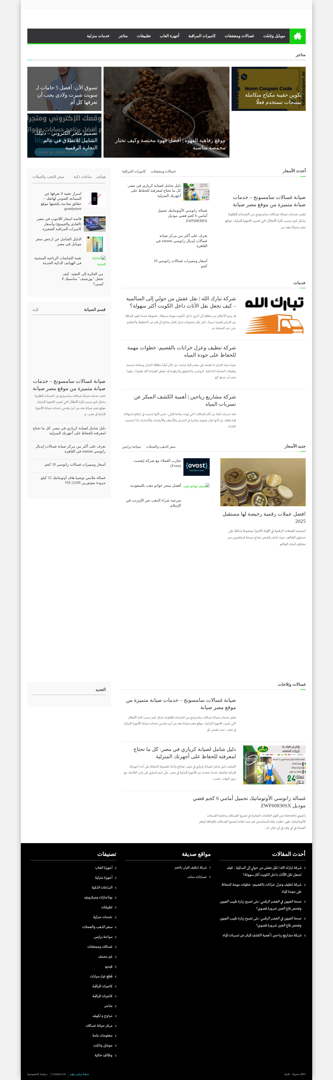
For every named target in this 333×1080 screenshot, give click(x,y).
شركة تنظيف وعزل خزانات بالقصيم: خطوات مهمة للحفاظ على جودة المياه (181, 351)
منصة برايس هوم (79, 1074)
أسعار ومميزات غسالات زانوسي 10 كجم (180, 263)
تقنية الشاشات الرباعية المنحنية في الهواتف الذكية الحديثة (57, 260)
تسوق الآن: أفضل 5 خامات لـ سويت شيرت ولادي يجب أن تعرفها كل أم (67, 95)
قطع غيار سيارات (101, 976)
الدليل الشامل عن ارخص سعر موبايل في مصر (58, 241)
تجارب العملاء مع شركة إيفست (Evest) (157, 463)
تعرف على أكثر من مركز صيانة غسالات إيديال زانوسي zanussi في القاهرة (181, 241)
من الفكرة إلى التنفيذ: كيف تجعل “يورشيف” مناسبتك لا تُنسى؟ (82, 279)
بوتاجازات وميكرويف (98, 897)
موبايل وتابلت (274, 36)
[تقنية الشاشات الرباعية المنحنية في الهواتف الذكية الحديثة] (95, 262)
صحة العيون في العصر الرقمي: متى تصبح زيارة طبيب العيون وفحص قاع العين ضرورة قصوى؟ (261, 905)
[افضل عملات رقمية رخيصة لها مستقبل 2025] (263, 482)
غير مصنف (105, 956)
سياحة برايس (131, 447)
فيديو (108, 966)
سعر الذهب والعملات (161, 447)
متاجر (123, 36)
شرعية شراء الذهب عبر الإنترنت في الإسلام (153, 503)
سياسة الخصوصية (37, 1074)
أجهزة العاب (169, 36)
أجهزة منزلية (103, 877)
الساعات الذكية (102, 887)
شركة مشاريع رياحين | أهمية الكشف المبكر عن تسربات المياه (185, 400)
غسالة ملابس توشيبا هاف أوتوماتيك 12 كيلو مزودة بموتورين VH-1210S (73, 480)
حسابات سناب (197, 877)
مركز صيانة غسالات (99, 1025)
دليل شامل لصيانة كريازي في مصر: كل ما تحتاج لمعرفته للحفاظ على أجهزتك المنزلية (154, 191)
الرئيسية (298, 36)
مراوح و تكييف (102, 1016)
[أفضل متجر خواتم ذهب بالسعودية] (196, 486)
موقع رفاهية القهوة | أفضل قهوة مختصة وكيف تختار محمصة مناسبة (170, 143)
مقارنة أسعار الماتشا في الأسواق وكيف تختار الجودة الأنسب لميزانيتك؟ (273, 140)
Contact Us (59, 1074)
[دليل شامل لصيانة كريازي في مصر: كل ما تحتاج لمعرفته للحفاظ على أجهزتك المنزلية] (196, 192)
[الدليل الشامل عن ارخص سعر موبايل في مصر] (95, 244)
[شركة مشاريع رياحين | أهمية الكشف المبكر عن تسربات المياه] (274, 412)
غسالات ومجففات (239, 36)
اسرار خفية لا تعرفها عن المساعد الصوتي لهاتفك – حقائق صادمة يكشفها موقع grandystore (61, 201)
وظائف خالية (103, 1055)
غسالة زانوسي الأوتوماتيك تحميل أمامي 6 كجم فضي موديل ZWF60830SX (182, 216)
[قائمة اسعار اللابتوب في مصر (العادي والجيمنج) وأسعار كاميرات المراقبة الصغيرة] (95, 224)
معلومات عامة (102, 1035)
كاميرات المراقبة (202, 36)
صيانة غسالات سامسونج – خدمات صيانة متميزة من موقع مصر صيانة (269, 200)
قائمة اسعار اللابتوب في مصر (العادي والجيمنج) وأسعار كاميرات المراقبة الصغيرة (59, 224)
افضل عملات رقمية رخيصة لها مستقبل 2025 (264, 517)
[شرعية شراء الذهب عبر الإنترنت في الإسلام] (196, 501)
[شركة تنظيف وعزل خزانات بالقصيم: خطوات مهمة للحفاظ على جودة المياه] (274, 363)
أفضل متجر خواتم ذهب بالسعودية (155, 486)
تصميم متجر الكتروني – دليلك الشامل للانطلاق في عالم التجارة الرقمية (66, 140)
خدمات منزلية (98, 36)
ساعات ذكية (83, 177)
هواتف (101, 177)
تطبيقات (144, 36)
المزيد (35, 310)
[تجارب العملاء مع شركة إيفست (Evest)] (196, 467)
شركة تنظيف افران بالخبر (191, 867)
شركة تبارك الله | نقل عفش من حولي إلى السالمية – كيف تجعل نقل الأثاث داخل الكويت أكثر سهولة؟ (181, 302)
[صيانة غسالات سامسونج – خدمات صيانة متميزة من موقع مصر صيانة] (263, 186)
